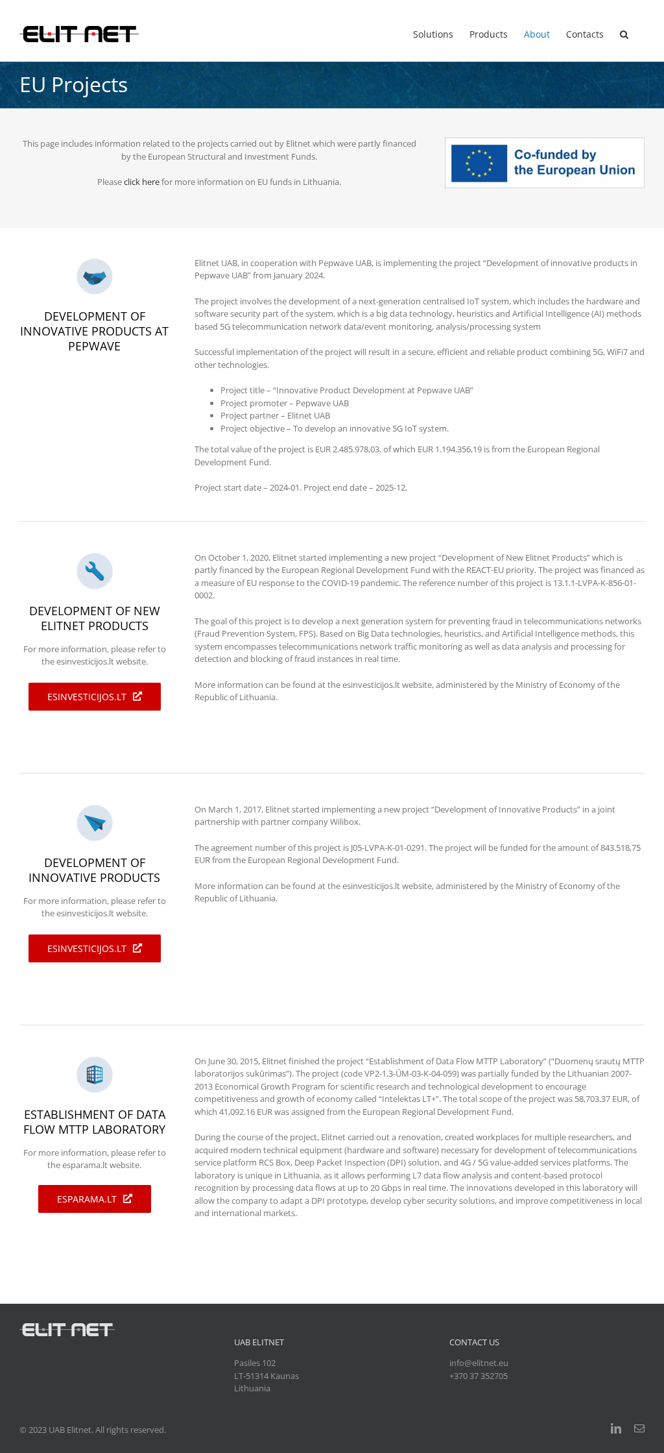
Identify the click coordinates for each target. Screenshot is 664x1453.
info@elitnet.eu (478, 1363)
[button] (624, 34)
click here (142, 182)
